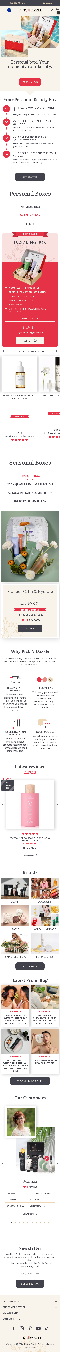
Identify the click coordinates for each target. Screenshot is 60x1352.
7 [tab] (36, 1222)
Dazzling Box (30, 242)
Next (56, 351)
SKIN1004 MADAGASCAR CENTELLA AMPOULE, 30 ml (19, 397)
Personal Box (30, 82)
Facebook (13, 1328)
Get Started (30, 177)
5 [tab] (28, 1222)
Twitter (46, 1328)
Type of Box (13, 1199)
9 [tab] (44, 1222)
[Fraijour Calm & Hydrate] (30, 546)
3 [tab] (19, 1222)
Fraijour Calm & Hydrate (30, 591)
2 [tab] (15, 1222)
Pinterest (30, 1328)
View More (28, 1214)
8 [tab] (40, 1222)
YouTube (38, 1328)
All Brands (30, 966)
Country (11, 1193)
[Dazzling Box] (30, 267)
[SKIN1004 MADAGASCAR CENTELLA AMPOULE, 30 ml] (19, 374)
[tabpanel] (30, 1161)
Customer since (15, 1205)
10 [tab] (48, 1222)
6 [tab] (32, 1222)
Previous (3, 351)
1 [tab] (11, 1222)
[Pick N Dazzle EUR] (9, 10)
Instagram (22, 1328)
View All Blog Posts (30, 1081)
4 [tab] (23, 1222)
